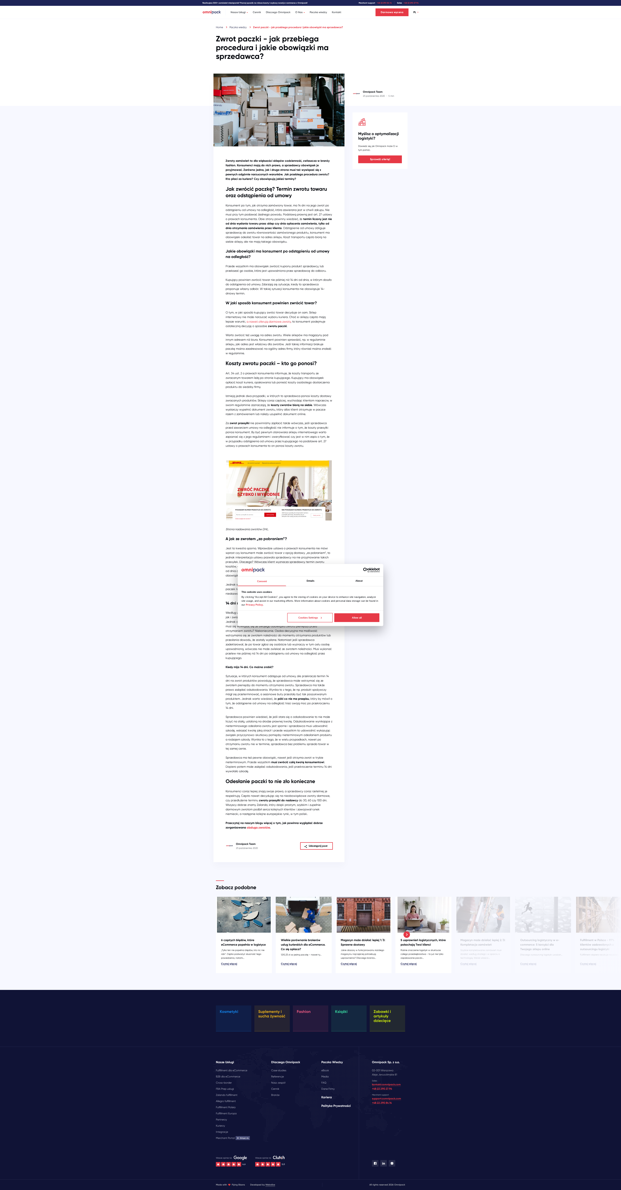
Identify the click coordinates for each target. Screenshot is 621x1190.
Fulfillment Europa (226, 1113)
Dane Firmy (328, 1088)
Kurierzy (220, 1125)
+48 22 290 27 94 (411, 3)
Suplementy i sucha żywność (271, 1013)
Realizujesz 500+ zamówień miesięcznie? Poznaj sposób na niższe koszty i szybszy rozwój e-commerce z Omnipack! (254, 3)
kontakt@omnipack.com (386, 1084)
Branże (275, 1095)
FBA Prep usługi (225, 1088)
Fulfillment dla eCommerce (231, 1070)
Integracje (222, 1131)
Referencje (277, 1076)
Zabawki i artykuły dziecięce (382, 1016)
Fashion (304, 1011)
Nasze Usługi (238, 12)
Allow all (357, 617)
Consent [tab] (262, 581)
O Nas (299, 12)
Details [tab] (311, 580)
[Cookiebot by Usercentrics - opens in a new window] (365, 570)
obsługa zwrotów (258, 827)
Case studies (278, 1070)
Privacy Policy (254, 604)
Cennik (257, 12)
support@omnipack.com (386, 1098)
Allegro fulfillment (226, 1101)
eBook (325, 1070)
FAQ (323, 1082)
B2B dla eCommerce (228, 1076)
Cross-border (224, 1082)
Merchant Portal (232, 1138)
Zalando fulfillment (226, 1095)
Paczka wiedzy (318, 12)
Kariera (326, 1097)
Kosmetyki (229, 1011)
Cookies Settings (308, 617)
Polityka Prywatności (336, 1106)
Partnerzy (221, 1119)
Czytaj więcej (229, 963)
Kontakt (336, 12)
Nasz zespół (278, 1082)
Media (325, 1076)
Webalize (270, 1184)
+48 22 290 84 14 (384, 3)
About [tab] (359, 580)
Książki (341, 1011)
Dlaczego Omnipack (278, 12)
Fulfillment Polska (225, 1107)
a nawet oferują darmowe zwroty (269, 321)
